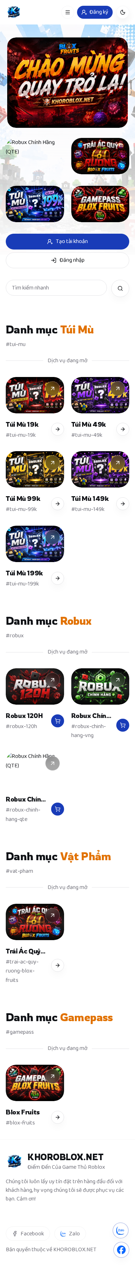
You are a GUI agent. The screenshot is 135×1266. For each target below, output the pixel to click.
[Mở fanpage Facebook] (121, 1246)
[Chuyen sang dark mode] (122, 12)
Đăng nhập (72, 260)
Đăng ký (98, 12)
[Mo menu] (67, 12)
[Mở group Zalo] (121, 1228)
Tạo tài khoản (72, 241)
